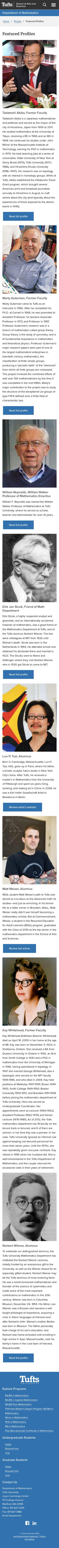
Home (6, 21)
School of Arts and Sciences (26, 4)
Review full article (19, 948)
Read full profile (18, 216)
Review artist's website (22, 807)
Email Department (11, 1515)
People (17, 21)
